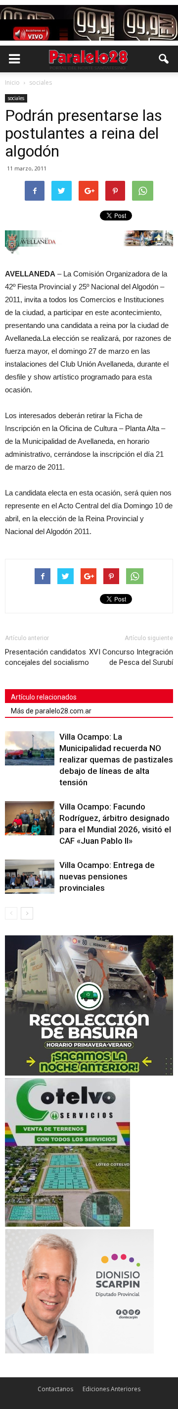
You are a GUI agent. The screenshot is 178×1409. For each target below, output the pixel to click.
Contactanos (55, 1389)
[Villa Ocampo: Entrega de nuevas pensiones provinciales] (29, 877)
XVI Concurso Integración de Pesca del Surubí (131, 657)
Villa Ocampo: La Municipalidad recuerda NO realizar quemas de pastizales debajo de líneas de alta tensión (116, 759)
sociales (16, 98)
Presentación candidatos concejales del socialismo (47, 657)
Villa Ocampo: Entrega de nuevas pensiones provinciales (107, 876)
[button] (164, 59)
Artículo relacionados (44, 697)
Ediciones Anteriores (111, 1389)
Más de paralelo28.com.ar (51, 711)
